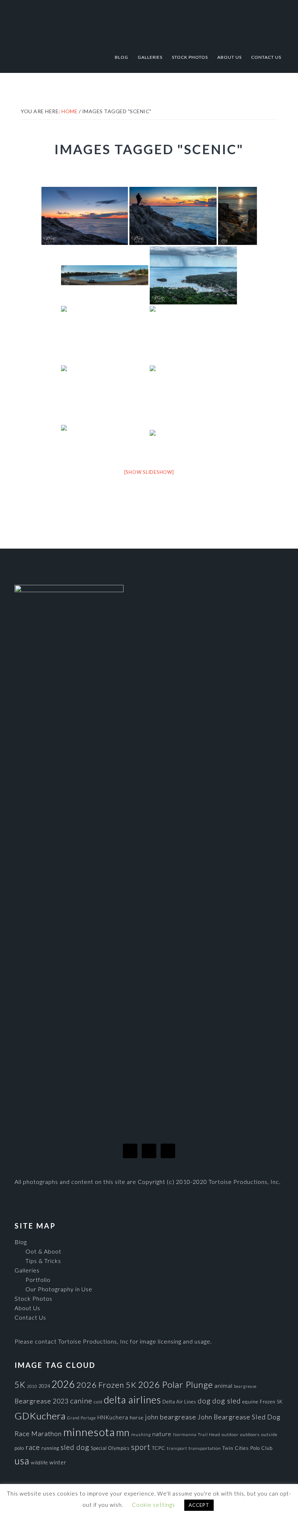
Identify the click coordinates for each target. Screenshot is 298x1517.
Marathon (46, 1434)
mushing (141, 1434)
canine (81, 1400)
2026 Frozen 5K (106, 1385)
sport (140, 1446)
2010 (32, 1386)
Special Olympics (110, 1448)
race (32, 1447)
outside (269, 1434)
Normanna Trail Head (196, 1434)
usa (22, 1461)
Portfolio (38, 1279)
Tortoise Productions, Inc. (149, 22)
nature (162, 1433)
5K (20, 1385)
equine (250, 1402)
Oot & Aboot (43, 1251)
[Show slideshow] (149, 472)
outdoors (250, 1434)
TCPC (158, 1448)
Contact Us (30, 1317)
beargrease (245, 1386)
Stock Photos (33, 1298)
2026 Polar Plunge (175, 1384)
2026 (63, 1384)
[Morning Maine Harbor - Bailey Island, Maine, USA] (193, 394)
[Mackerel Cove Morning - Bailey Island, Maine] (104, 275)
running (50, 1448)
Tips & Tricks (43, 1260)
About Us (27, 1307)
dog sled (226, 1401)
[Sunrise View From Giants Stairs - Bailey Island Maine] (193, 335)
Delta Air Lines (179, 1402)
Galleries (27, 1270)
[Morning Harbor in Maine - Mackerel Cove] (104, 442)
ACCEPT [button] (199, 1505)
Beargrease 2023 (42, 1401)
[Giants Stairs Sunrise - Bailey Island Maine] (84, 216)
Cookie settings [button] (153, 1504)
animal (223, 1385)
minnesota (89, 1432)
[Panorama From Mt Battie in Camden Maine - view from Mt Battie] (193, 275)
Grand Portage (81, 1417)
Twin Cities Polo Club (247, 1448)
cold (98, 1401)
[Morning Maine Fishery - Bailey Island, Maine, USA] (104, 394)
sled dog (75, 1447)
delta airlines (132, 1400)
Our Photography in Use (58, 1289)
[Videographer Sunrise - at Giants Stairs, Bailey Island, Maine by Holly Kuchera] (173, 216)
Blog (21, 1241)
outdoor (230, 1434)
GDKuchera (40, 1416)
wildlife (39, 1462)
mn (123, 1432)
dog (204, 1401)
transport (177, 1448)
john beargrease (170, 1417)
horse (137, 1417)
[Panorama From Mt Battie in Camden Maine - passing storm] (193, 442)
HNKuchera (112, 1417)
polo (19, 1448)
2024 (44, 1386)
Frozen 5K (271, 1402)
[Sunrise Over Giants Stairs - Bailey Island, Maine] (237, 216)
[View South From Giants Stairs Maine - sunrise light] (104, 335)
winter (58, 1462)
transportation (205, 1448)
